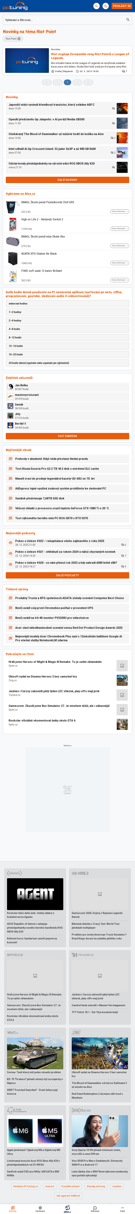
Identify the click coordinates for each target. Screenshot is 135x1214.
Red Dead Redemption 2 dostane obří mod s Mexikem (97, 1095)
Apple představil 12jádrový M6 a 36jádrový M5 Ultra (33, 1152)
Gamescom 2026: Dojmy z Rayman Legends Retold (97, 915)
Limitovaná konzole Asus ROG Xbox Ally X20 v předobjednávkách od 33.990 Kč (33, 1162)
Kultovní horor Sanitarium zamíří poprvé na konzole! (32, 940)
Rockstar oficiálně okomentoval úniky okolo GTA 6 (42, 720)
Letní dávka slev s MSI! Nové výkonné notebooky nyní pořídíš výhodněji (100, 1173)
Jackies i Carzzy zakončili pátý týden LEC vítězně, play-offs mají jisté (54, 691)
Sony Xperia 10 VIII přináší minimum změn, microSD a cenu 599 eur (96, 1152)
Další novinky (67, 179)
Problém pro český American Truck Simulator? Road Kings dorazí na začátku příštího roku (99, 936)
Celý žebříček (67, 436)
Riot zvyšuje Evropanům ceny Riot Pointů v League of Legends (90, 56)
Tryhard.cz (14, 695)
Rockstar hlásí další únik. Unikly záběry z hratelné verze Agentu (30, 915)
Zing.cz (13, 680)
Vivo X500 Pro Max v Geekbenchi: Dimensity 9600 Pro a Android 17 (97, 1162)
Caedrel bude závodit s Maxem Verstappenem (98, 1005)
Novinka (55, 49)
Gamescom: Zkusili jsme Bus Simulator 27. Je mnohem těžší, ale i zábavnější (59, 706)
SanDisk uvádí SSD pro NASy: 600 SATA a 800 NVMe (33, 1173)
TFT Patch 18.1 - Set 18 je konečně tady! (95, 1012)
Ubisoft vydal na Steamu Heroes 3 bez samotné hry (43, 676)
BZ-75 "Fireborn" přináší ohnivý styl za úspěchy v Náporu (35, 1081)
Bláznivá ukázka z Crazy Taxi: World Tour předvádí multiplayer (96, 925)
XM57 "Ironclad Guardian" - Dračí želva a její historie (32, 1092)
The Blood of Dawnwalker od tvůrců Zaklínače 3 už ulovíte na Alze (99, 1085)
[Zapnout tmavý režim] (105, 6)
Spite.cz (13, 665)
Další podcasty (67, 575)
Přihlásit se (122, 6)
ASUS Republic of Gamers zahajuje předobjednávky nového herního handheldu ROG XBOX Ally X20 (35, 927)
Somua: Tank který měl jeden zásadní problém (34, 1072)
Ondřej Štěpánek (64, 71)
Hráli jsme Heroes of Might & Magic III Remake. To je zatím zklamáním (55, 662)
